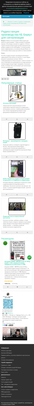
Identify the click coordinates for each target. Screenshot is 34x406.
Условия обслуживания (7, 360)
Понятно (26, 13)
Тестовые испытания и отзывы (9, 370)
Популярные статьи (11, 82)
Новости (3, 377)
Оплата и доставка (6, 350)
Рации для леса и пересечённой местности (13, 217)
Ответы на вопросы (6, 394)
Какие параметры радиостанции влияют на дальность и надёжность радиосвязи (16, 179)
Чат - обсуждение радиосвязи (9, 384)
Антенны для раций (9, 103)
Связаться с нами (6, 365)
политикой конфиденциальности (17, 8)
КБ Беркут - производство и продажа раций (15, 141)
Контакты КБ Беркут (6, 353)
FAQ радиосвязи (5, 392)
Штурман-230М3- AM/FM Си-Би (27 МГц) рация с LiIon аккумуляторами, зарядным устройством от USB (17, 262)
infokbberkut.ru (8, 313)
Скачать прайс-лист (6, 379)
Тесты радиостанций (6, 382)
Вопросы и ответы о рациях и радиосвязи (19, 21)
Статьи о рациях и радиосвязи (9, 389)
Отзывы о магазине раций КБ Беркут (11, 367)
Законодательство (6, 396)
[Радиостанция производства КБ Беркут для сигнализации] (17, 72)
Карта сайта (4, 372)
